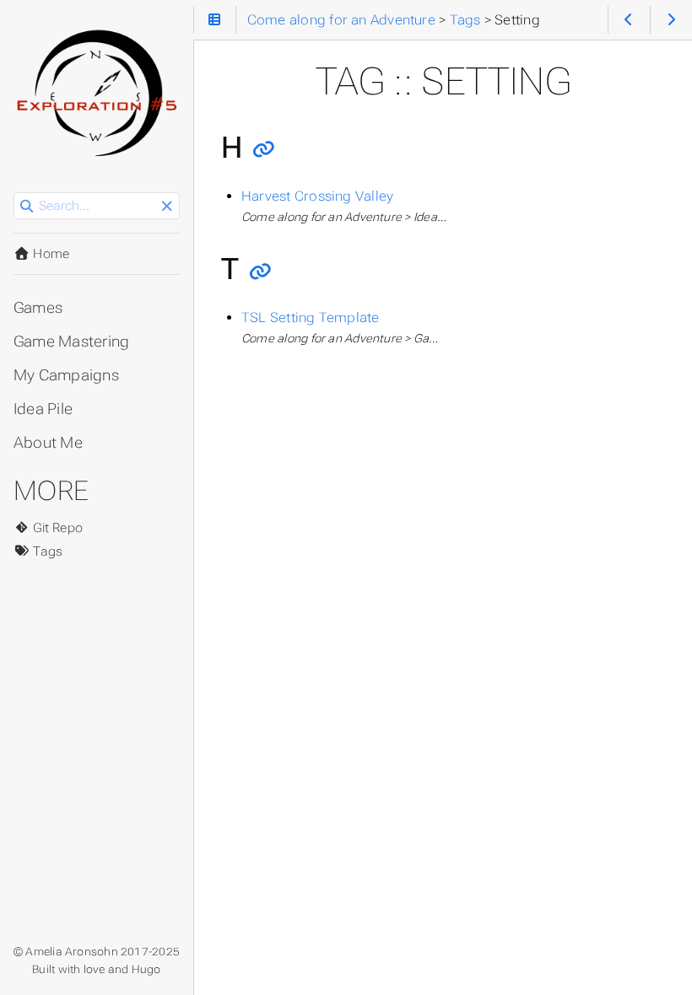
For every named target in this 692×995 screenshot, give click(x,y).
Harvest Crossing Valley (317, 196)
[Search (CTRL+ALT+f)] (27, 206)
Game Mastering (71, 341)
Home (49, 253)
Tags (46, 551)
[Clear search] (167, 206)
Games (38, 307)
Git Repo (56, 527)
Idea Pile (43, 409)
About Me (48, 442)
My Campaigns (66, 375)
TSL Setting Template (310, 317)
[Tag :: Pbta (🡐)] (629, 20)
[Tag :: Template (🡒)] (671, 20)
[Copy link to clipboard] (263, 149)
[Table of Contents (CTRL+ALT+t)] (215, 20)
